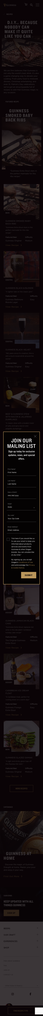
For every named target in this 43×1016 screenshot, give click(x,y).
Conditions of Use (26, 562)
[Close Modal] (35, 436)
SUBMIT (29, 575)
